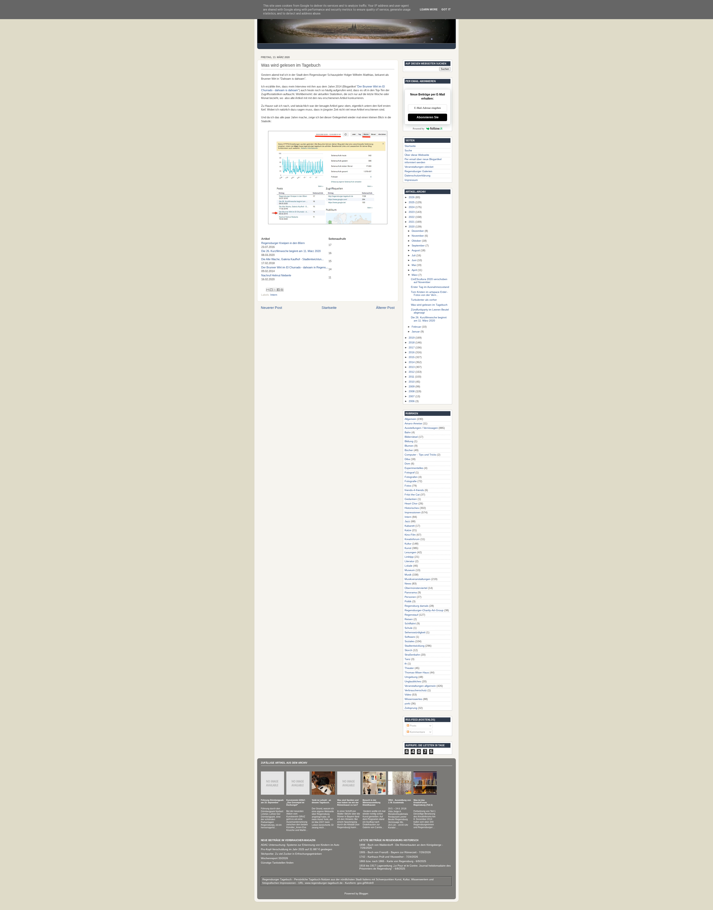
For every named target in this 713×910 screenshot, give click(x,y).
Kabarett (410, 525)
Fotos (408, 485)
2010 (412, 381)
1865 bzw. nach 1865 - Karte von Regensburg (386, 861)
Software (410, 637)
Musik (408, 574)
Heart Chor (411, 503)
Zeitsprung (411, 708)
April (415, 270)
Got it (446, 9)
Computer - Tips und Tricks (420, 454)
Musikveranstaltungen (417, 579)
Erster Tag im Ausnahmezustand (430, 287)
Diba (407, 459)
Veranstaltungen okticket (419, 166)
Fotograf (410, 472)
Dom (407, 463)
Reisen (409, 619)
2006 (412, 401)
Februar (417, 326)
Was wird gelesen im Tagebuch (429, 304)
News (408, 583)
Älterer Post (385, 308)
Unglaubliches (413, 681)
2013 (412, 367)
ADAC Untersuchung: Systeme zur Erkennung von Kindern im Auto (300, 845)
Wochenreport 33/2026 (274, 858)
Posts (412, 725)
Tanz (407, 659)
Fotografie (411, 481)
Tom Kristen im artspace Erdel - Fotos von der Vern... (429, 293)
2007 (412, 396)
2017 (412, 347)
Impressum (411, 180)
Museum (410, 570)
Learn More (429, 9)
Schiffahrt (410, 623)
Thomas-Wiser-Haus (417, 672)
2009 (412, 386)
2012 (412, 371)
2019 (412, 337)
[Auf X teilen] (275, 290)
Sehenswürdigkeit (415, 632)
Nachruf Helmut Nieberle (276, 275)
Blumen (409, 445)
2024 (412, 207)
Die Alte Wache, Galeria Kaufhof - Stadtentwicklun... (292, 259)
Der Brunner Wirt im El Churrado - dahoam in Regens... (294, 267)
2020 (412, 226)
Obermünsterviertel (416, 588)
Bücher (409, 450)
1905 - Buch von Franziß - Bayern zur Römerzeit (387, 852)
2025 (412, 202)
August (416, 250)
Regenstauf (411, 614)
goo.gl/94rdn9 (365, 883)
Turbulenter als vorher (424, 299)
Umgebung (411, 677)
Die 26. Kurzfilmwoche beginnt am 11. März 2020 (291, 251)
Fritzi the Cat (412, 494)
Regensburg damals (416, 605)
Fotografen (411, 477)
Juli (414, 255)
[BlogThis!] (271, 290)
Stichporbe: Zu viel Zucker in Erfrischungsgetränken (291, 853)
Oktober (417, 240)
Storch (408, 650)
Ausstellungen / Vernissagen (421, 428)
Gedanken (411, 499)
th (406, 663)
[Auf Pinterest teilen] (282, 290)
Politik (408, 601)
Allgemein (410, 419)
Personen (410, 597)
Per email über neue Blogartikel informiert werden (423, 161)
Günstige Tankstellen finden (277, 862)
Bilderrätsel (411, 437)
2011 (412, 376)
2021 (412, 221)
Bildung (409, 441)
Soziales (409, 641)
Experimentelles (414, 468)
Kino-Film (410, 534)
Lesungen (410, 552)
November (418, 235)
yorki (407, 703)
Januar (416, 331)
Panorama (411, 592)
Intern (273, 294)
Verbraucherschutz (416, 690)
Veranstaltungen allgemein (420, 686)
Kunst (408, 548)
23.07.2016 (283, 245)
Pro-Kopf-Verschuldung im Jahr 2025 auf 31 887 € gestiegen (296, 849)
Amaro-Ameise (413, 423)
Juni (414, 260)
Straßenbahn (412, 654)
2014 (412, 362)
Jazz (407, 521)
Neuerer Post (271, 308)
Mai (414, 265)
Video (408, 694)
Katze (408, 530)
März (415, 275)
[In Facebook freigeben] (278, 290)
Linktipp (409, 556)
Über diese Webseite (417, 155)
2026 (412, 197)
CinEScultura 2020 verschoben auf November (429, 281)
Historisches (412, 508)
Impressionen (413, 512)
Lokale (408, 565)
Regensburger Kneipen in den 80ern (283, 243)
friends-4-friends (414, 490)
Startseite (329, 308)
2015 (412, 357)
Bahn (408, 432)
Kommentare (417, 732)
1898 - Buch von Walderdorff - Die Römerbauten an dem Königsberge (400, 845)
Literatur (409, 561)
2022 (412, 217)
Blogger (363, 893)
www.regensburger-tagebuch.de (324, 883)
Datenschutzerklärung (417, 175)
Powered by (418, 128)
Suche (408, 150)
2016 (412, 352)
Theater (409, 668)
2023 (412, 212)
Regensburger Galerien (418, 171)
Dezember (418, 231)
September (418, 245)
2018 (412, 342)
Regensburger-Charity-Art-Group (424, 610)
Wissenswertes (413, 699)
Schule (409, 628)
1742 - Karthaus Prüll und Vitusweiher (381, 856)
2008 (412, 391)
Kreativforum (412, 539)
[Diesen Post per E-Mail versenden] (268, 290)
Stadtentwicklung (414, 645)
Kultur (408, 543)
